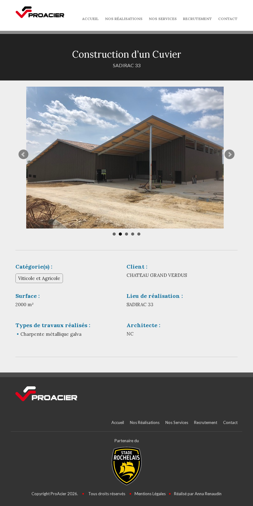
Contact (228, 18)
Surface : (27, 295)
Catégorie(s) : (33, 266)
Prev (23, 154)
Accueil (90, 18)
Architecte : (143, 325)
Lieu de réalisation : (154, 295)
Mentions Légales (150, 493)
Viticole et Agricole (39, 278)
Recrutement (197, 18)
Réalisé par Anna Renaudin (198, 493)
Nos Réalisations (124, 18)
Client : (136, 266)
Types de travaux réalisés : (52, 325)
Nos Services (163, 18)
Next (229, 154)
